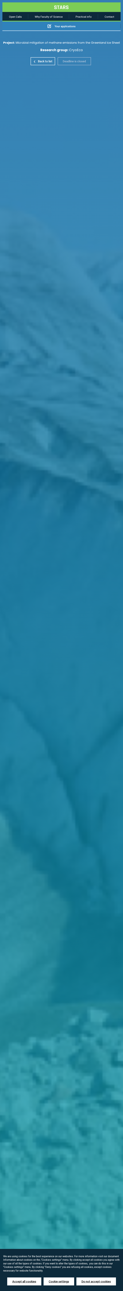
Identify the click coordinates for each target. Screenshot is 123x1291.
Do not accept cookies (96, 1281)
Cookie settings (59, 1281)
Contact (109, 16)
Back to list (44, 61)
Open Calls (15, 16)
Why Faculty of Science (49, 16)
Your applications (65, 26)
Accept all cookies (24, 1281)
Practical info (84, 16)
